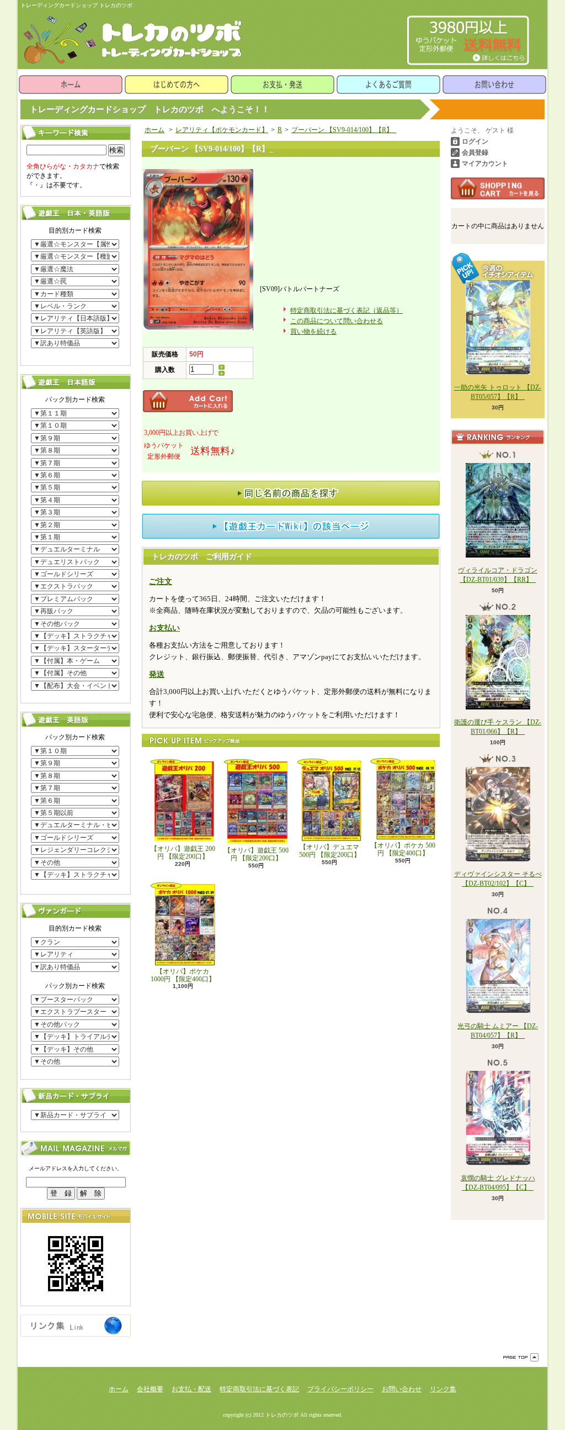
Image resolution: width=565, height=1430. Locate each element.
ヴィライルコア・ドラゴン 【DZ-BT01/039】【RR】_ (497, 574)
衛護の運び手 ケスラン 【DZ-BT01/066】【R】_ (497, 726)
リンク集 (443, 1389)
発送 (156, 674)
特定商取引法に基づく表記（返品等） (346, 310)
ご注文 (160, 581)
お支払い (164, 628)
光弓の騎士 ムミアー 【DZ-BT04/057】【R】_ (497, 1030)
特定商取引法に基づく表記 (259, 1389)
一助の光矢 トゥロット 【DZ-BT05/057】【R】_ (497, 392)
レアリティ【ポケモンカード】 (221, 130)
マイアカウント (485, 163)
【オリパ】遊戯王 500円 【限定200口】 (256, 854)
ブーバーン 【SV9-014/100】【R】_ (343, 130)
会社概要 (150, 1389)
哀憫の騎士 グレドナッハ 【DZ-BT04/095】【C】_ (498, 1182)
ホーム (70, 84)
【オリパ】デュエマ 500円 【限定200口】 (329, 851)
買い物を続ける (313, 331)
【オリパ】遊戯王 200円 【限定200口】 (183, 852)
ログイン (475, 141)
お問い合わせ (494, 84)
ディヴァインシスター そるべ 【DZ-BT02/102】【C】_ (498, 878)
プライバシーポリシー (340, 1389)
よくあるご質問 (388, 84)
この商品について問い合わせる (336, 321)
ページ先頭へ (521, 1357)
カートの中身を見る (498, 188)
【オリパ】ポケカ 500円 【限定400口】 (403, 849)
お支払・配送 (191, 1389)
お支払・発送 (282, 84)
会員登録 (475, 152)
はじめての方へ (176, 84)
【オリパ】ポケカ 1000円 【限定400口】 (183, 975)
